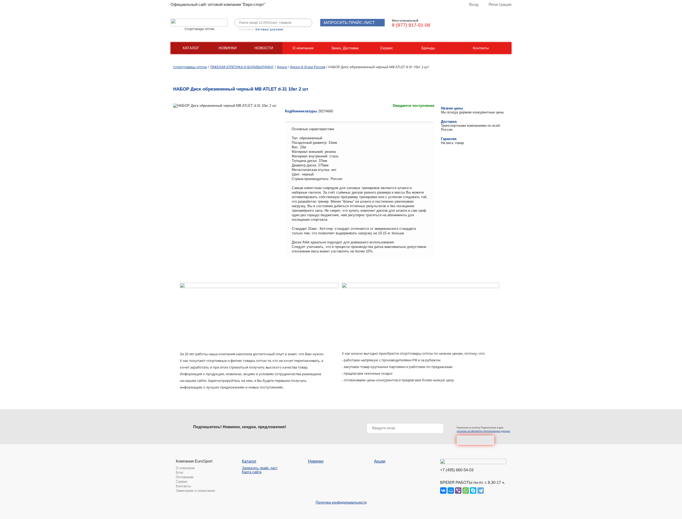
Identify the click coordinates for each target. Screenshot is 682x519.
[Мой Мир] (451, 490)
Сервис (386, 48)
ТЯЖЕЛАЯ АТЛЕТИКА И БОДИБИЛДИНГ (242, 66)
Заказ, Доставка (345, 48)
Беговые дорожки (269, 29)
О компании (303, 48)
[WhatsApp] (465, 490)
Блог (180, 473)
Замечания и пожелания (195, 491)
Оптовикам (184, 477)
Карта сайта (251, 472)
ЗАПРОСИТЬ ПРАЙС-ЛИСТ (349, 22)
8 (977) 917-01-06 (411, 25)
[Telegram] (480, 490)
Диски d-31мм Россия (307, 66)
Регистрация (500, 4)
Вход (473, 4)
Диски (282, 66)
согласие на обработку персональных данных (483, 431)
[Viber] (458, 490)
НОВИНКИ (227, 48)
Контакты (481, 48)
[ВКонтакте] (443, 490)
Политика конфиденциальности (341, 502)
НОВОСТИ (263, 48)
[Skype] (473, 490)
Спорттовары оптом (190, 66)
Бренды (428, 48)
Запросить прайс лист (260, 468)
